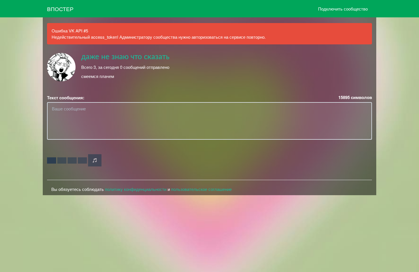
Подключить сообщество (343, 9)
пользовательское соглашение (201, 189)
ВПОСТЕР (60, 9)
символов (355, 97)
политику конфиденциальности (135, 189)
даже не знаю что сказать (125, 57)
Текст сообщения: (65, 98)
